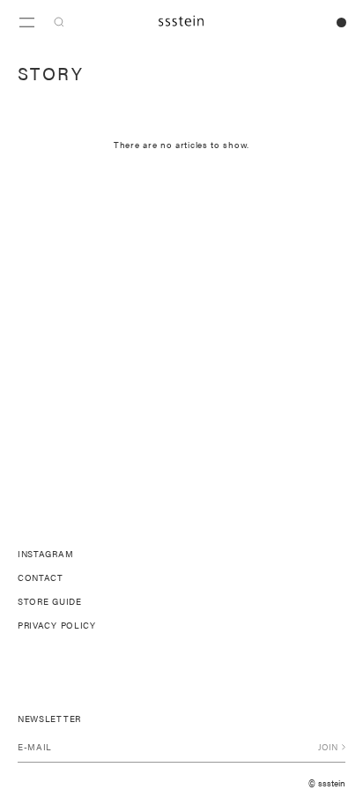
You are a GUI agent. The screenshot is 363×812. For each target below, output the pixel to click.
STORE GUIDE (50, 601)
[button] (59, 22)
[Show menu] (26, 22)
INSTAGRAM (45, 554)
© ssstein (326, 783)
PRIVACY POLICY (57, 625)
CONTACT (40, 577)
